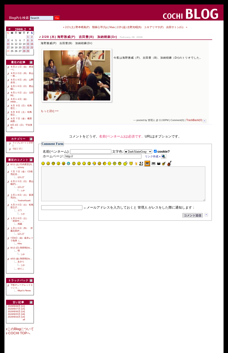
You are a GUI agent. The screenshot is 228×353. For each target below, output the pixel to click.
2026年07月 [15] (16, 309)
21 (24, 47)
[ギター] (169, 163)
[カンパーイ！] (136, 163)
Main (112, 27)
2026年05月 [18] (16, 314)
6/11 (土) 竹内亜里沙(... (22, 164)
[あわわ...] (99, 163)
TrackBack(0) (194, 120)
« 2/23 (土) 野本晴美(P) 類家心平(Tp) (85, 27)
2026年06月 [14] (16, 311)
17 (8, 47)
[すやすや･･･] (109, 163)
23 (32, 47)
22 (27, 47)
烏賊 (20, 224)
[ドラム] (159, 163)
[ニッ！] (120, 163)
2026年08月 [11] (16, 306)
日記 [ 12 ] (17, 149)
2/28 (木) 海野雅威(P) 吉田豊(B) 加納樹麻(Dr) (79, 37)
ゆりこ (21, 268)
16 (32, 44)
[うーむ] (79, 163)
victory (21, 167)
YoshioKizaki (24, 200)
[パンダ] (141, 163)
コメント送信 (192, 215)
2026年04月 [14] (16, 317)
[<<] (10, 29)
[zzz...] (94, 163)
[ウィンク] (58, 163)
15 (27, 44)
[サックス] (164, 163)
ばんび (21, 177)
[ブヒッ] (131, 163)
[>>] (31, 29)
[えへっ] (63, 163)
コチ (22, 190)
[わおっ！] (73, 163)
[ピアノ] (153, 163)
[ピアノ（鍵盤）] (147, 163)
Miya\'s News (24, 290)
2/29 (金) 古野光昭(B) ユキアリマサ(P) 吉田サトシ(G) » (152, 27)
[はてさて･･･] (104, 163)
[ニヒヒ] (68, 163)
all (24, 319)
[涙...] (84, 163)
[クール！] (53, 163)
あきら (21, 261)
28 (24, 51)
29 (27, 51)
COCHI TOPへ (18, 333)
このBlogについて (20, 329)
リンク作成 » (153, 156)
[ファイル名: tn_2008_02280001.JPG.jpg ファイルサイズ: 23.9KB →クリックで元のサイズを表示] (77, 75)
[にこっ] (43, 163)
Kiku (20, 243)
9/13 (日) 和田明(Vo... (21, 247)
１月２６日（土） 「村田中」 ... (20, 219)
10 (8, 44)
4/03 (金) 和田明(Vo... (21, 258)
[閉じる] (31, 62)
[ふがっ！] (89, 163)
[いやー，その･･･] (125, 163)
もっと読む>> (50, 111)
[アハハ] (48, 163)
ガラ (20, 210)
